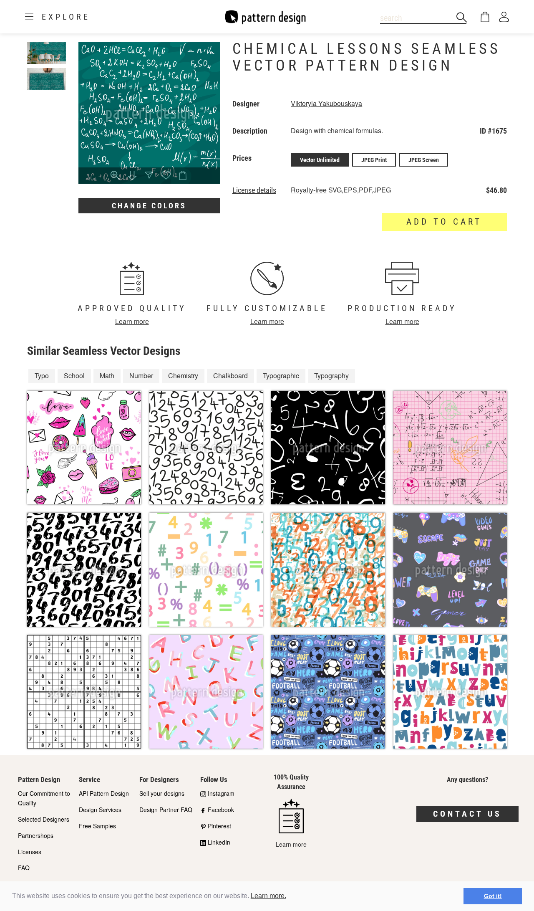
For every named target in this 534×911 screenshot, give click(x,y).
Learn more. (268, 895)
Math (107, 375)
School (74, 375)
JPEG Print (374, 160)
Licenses (29, 852)
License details (254, 190)
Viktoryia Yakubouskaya (326, 103)
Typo (42, 375)
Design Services (100, 809)
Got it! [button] (493, 896)
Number (141, 375)
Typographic (281, 375)
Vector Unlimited (320, 160)
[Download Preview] (132, 176)
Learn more (132, 321)
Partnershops (35, 835)
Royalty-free (309, 190)
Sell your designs (161, 793)
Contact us (467, 814)
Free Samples (97, 826)
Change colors (149, 205)
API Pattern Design (104, 793)
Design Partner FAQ (165, 809)
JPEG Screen (423, 160)
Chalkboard (230, 375)
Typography (331, 375)
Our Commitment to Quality (44, 798)
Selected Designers (43, 819)
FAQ (24, 867)
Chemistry (183, 375)
